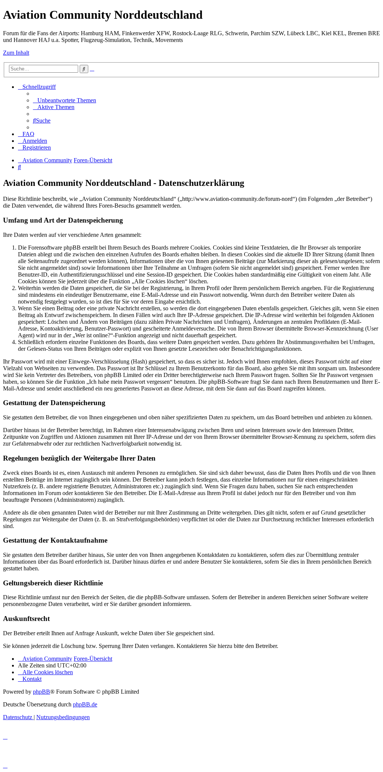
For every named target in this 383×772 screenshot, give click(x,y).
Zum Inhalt (16, 52)
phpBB (41, 691)
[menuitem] (64, 100)
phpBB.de (85, 704)
